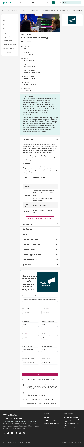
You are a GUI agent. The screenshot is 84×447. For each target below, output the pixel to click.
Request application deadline (32, 72)
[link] (74, 10)
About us (46, 417)
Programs (24, 3)
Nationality (25, 321)
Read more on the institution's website (40, 218)
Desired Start (45, 358)
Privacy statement (49, 399)
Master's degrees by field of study (71, 420)
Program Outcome (9, 33)
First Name (26, 308)
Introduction (7, 17)
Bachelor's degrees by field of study (71, 424)
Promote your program (50, 420)
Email (24, 333)
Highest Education (28, 358)
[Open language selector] (60, 2)
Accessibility (78, 442)
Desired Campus (27, 346)
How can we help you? (29, 296)
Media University (26, 34)
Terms (40, 399)
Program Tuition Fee (9, 37)
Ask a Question (7, 52)
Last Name (45, 308)
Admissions (6, 21)
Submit (40, 374)
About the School (8, 49)
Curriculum (6, 25)
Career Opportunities (9, 45)
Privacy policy (71, 442)
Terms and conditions (61, 442)
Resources (36, 3)
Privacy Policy (49, 403)
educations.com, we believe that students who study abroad (20, 421)
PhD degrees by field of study (71, 428)
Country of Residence (48, 321)
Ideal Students (7, 41)
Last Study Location (47, 346)
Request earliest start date (31, 78)
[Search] (53, 2)
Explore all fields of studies (71, 417)
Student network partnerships (52, 423)
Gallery (5, 29)
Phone (44, 333)
